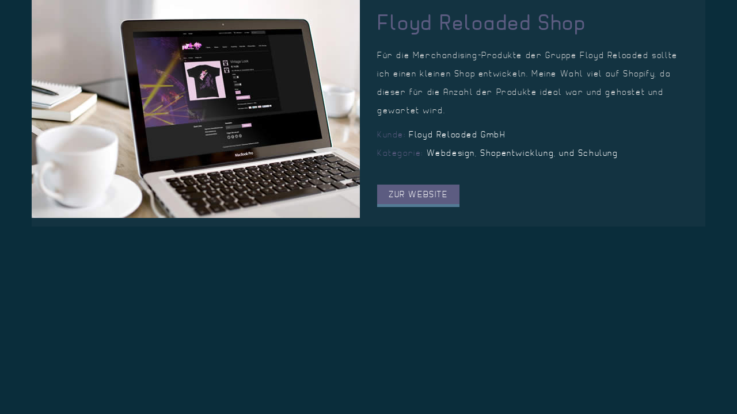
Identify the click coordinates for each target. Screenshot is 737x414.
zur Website (418, 194)
